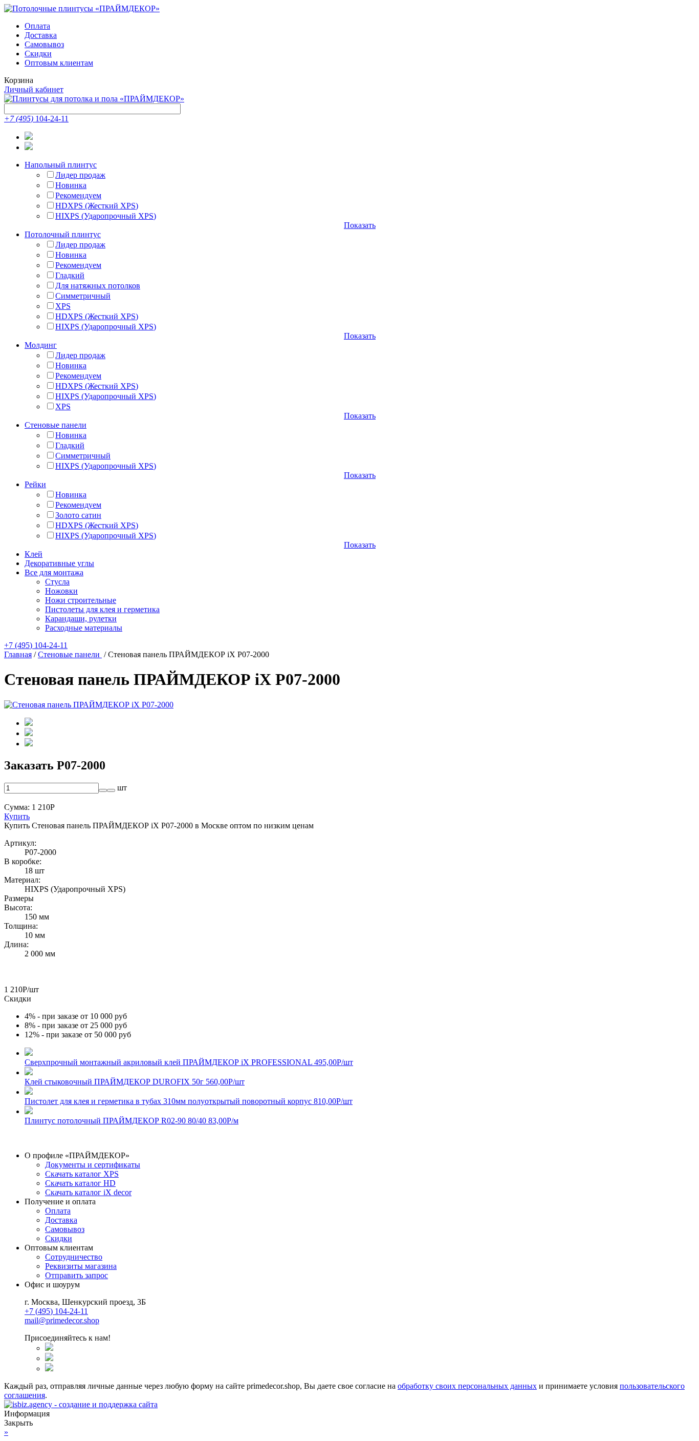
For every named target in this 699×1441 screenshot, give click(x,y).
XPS (63, 306)
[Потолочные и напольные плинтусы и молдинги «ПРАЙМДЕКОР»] (94, 98)
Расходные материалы (83, 627)
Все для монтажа (54, 572)
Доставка (41, 35)
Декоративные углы (59, 563)
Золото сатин (78, 515)
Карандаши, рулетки (81, 618)
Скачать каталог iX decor (88, 1192)
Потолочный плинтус (63, 234)
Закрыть (18, 1422)
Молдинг (41, 345)
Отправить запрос (76, 1275)
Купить (17, 816)
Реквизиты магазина (81, 1266)
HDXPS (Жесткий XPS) (96, 205)
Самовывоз (44, 44)
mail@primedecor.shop (62, 1320)
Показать (360, 225)
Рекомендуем (78, 195)
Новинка (70, 185)
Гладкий (69, 275)
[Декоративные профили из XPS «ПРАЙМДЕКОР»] (82, 8)
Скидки (38, 53)
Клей (33, 554)
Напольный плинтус (61, 164)
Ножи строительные (80, 600)
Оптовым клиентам (59, 62)
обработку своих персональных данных (467, 1386)
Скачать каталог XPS (82, 1173)
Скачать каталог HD (80, 1183)
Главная (18, 654)
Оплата (37, 26)
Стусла (57, 581)
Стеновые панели (55, 425)
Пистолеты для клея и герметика (102, 609)
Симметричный (83, 295)
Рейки (35, 484)
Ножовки (61, 591)
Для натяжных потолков (97, 285)
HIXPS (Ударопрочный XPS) (105, 216)
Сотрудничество (73, 1256)
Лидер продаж (80, 175)
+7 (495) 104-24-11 (36, 645)
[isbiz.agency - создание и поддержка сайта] (81, 1404)
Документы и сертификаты (92, 1164)
